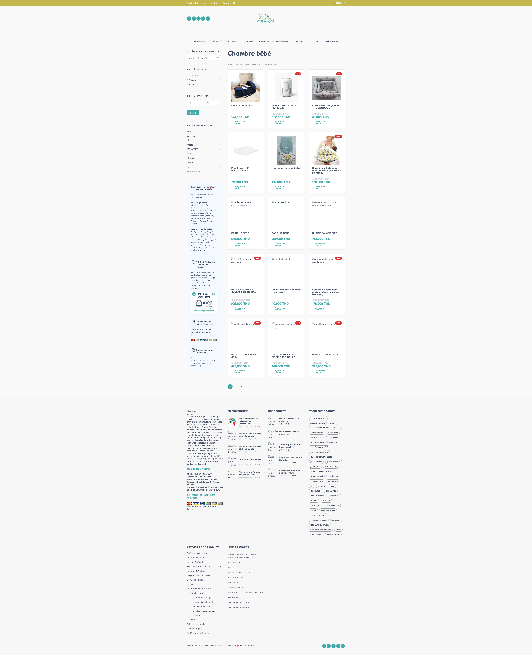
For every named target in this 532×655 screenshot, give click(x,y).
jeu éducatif (333, 481)
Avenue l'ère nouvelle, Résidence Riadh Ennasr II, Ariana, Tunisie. (203, 482)
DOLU (312, 438)
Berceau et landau (201, 606)
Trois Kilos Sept (194, 171)
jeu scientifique (333, 462)
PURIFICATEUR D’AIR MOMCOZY (284, 106)
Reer (189, 167)
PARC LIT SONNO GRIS (325, 354)
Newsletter (233, 597)
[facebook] (189, 18)
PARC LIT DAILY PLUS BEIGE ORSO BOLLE (284, 355)
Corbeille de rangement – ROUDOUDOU (326, 106)
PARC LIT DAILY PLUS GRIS (243, 355)
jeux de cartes (331, 467)
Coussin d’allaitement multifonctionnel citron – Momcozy (326, 170)
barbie (332, 423)
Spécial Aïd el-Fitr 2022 (319, 525)
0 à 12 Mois (192, 75)
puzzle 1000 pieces (317, 515)
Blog (230, 567)
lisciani (313, 501)
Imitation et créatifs (196, 557)
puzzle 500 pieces (328, 510)
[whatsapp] (198, 18)
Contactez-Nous (230, 3)
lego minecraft (317, 496)
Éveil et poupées (195, 628)
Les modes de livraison (239, 602)
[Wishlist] (319, 18)
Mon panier (233, 582)
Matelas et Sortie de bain (204, 611)
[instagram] (194, 18)
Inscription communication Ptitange (245, 592)
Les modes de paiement (239, 607)
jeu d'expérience (317, 442)
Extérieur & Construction (198, 566)
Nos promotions (211, 3)
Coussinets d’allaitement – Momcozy (286, 290)
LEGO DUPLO (315, 491)
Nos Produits (193, 3)
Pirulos (190, 158)
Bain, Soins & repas (196, 579)
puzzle (313, 510)
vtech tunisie (316, 535)
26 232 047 (340, 3)
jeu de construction (319, 452)
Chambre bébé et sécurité (248, 64)
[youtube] (203, 18)
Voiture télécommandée (320, 530)
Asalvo (190, 131)
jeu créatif (334, 438)
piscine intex (315, 505)
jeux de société (316, 476)
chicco (337, 428)
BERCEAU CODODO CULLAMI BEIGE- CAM (244, 290)
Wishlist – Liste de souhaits (241, 572)
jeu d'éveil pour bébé (319, 447)
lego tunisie (334, 496)
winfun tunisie (333, 535)
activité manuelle (318, 418)
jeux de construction (319, 471)
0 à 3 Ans (191, 80)
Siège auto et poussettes (198, 575)
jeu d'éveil (333, 442)
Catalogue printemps (319, 428)
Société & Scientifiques (198, 633)
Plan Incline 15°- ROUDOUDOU (240, 169)
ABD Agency (248, 645)
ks (311, 486)
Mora (189, 153)
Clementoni (333, 433)
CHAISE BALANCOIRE (324, 233)
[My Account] (335, 18)
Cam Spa (191, 136)
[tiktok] (208, 18)
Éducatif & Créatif (195, 562)
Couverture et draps (202, 597)
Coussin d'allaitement (203, 602)
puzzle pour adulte (318, 520)
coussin (196, 615)
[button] (327, 18)
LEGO (332, 486)
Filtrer (193, 112)
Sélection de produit (196, 624)
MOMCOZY (192, 149)
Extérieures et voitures (197, 553)
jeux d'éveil (315, 467)
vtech (338, 530)
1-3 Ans (190, 84)
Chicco (190, 140)
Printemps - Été (333, 505)
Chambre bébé (197, 593)
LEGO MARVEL (330, 491)
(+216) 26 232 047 (203, 474)
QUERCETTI (336, 520)
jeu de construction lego (321, 457)
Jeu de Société (316, 462)
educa (322, 438)
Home (230, 64)
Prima (190, 162)
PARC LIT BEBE (240, 233)
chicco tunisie (316, 433)
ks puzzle (321, 486)
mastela (191, 144)
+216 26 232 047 (206, 476)
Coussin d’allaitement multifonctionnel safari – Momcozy (326, 292)
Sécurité (193, 619)
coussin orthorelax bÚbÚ (286, 168)
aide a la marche (317, 423)
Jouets (190, 584)
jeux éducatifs (316, 481)
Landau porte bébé (242, 105)
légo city (326, 501)
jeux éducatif (333, 476)
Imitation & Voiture (196, 571)
